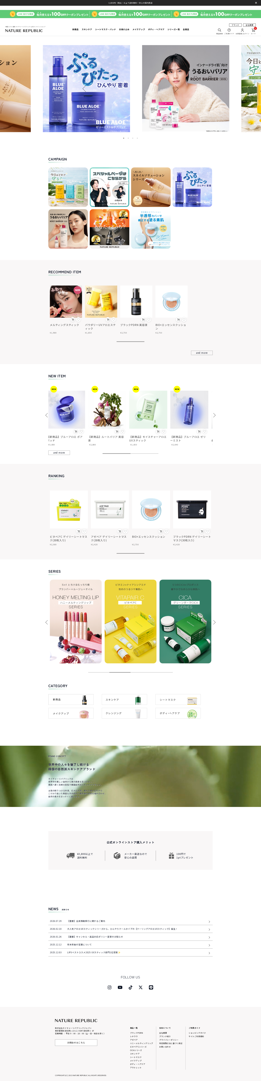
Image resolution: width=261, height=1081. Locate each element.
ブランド (235, 25)
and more (202, 352)
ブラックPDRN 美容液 (133, 325)
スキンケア (135, 1053)
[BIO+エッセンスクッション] (171, 301)
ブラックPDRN (136, 1033)
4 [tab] (137, 138)
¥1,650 (88, 332)
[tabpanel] (130, 88)
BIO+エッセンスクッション (170, 326)
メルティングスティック (64, 325)
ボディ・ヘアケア (137, 1064)
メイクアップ (136, 1060)
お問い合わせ (165, 1046)
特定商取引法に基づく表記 (170, 1043)
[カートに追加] (72, 319)
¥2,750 (123, 332)
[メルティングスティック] (66, 301)
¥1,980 (53, 332)
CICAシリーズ (136, 1050)
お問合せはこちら (76, 1042)
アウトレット (136, 1067)
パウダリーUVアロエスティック (100, 326)
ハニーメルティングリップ (141, 1043)
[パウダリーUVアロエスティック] (101, 301)
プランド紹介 (165, 1036)
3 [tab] (132, 138)
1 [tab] (123, 138)
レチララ (134, 1036)
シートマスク (136, 1057)
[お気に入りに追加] (78, 319)
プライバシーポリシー (169, 1039)
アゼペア (134, 1039)
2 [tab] (128, 138)
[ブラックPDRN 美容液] (136, 301)
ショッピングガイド (197, 1033)
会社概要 (249, 25)
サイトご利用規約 (196, 1036)
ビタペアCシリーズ (138, 1046)
